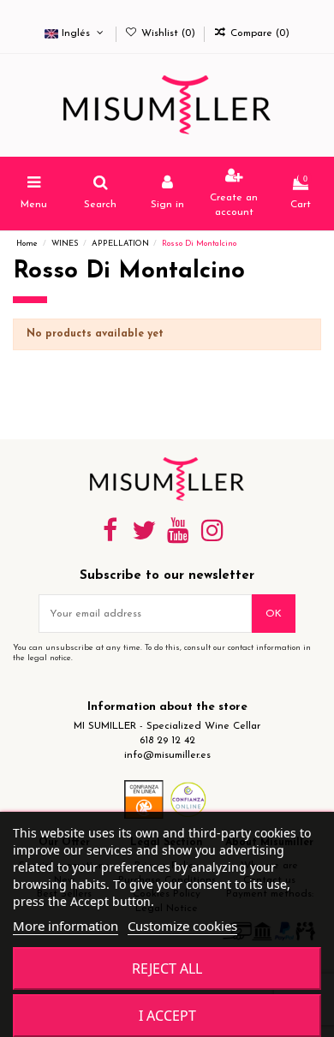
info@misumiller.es (167, 755)
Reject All (167, 968)
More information (65, 925)
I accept (167, 1015)
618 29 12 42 (167, 741)
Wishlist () (168, 33)
